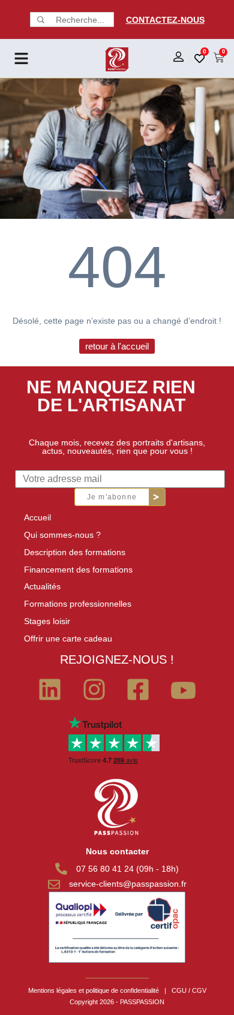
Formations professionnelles (77, 604)
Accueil (37, 517)
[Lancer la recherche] (40, 19)
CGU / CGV (189, 990)
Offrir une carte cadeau (68, 638)
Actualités (42, 586)
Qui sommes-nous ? (62, 535)
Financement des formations (78, 569)
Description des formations (74, 552)
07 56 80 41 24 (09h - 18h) (127, 869)
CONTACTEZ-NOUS (165, 20)
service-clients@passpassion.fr (128, 883)
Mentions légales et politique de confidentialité (93, 990)
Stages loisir (47, 621)
